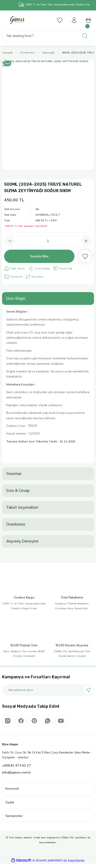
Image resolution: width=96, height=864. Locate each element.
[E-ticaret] (47, 860)
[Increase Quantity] (86, 241)
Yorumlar (14, 473)
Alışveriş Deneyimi (22, 541)
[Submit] (88, 690)
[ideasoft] (21, 860)
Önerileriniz (15, 524)
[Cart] (88, 20)
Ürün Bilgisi (15, 298)
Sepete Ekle (39, 256)
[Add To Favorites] (85, 256)
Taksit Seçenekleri (22, 507)
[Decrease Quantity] (10, 241)
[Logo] (17, 20)
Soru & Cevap (18, 490)
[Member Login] (74, 20)
